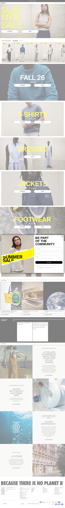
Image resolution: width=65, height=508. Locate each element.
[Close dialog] (62, 236)
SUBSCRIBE (49, 262)
